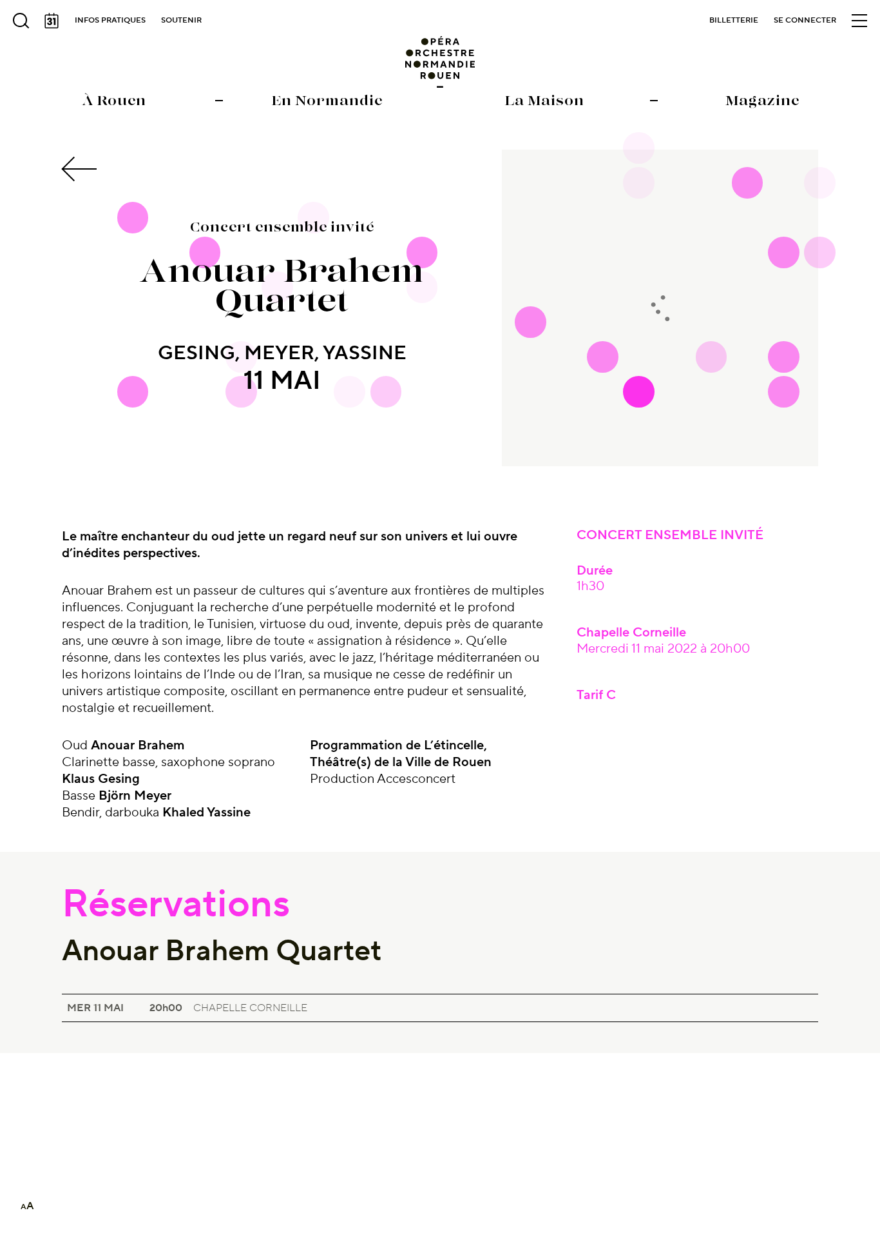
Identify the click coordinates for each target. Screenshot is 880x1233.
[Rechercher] (20, 20)
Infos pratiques (110, 20)
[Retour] (81, 169)
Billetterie (733, 20)
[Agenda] (51, 20)
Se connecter (805, 20)
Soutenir (181, 20)
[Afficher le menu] (859, 20)
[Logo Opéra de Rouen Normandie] (440, 62)
